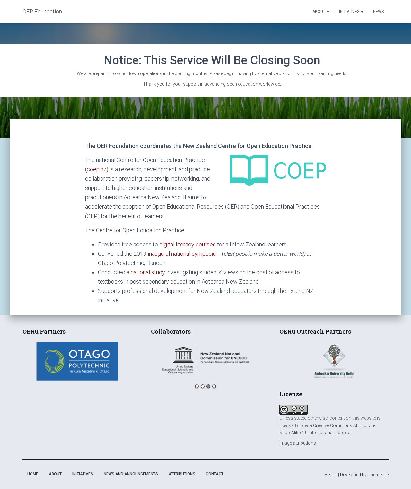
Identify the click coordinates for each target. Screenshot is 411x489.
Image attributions (297, 443)
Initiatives (349, 11)
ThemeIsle (378, 474)
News (378, 11)
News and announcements (131, 474)
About (319, 11)
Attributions (182, 474)
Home (32, 474)
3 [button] (208, 386)
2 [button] (203, 386)
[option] (77, 361)
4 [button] (214, 386)
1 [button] (197, 386)
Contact (214, 474)
